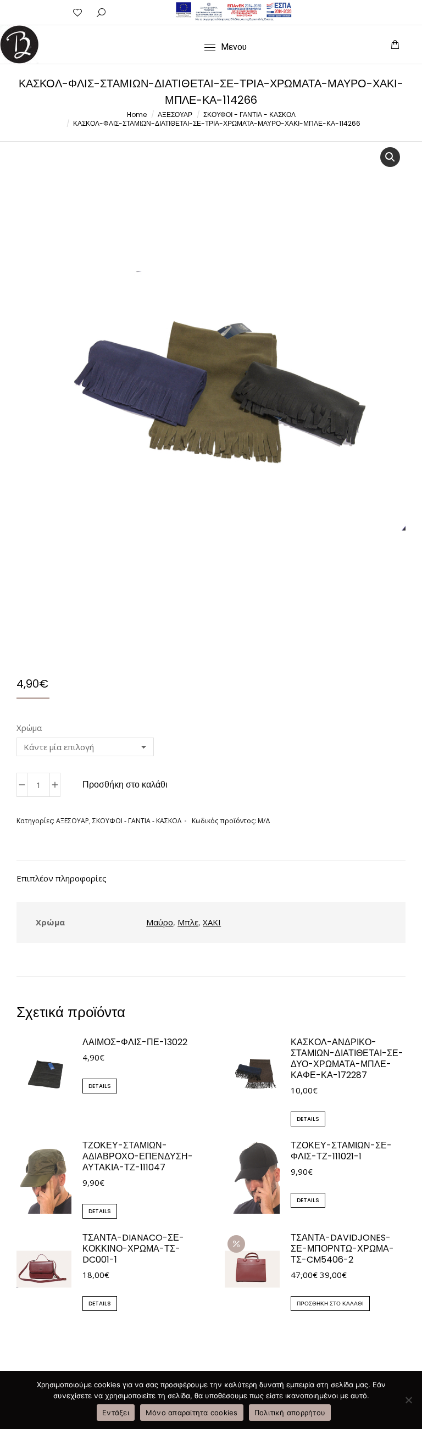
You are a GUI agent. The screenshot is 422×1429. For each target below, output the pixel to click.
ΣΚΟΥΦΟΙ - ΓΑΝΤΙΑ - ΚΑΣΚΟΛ (136, 820)
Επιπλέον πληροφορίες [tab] (61, 878)
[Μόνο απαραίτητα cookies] (408, 1399)
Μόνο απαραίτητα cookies (192, 1412)
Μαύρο (159, 922)
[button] (259, 9)
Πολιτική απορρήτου (290, 1412)
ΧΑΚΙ (212, 922)
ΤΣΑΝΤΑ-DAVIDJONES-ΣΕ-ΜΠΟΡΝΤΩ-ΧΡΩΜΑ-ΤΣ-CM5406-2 (342, 1248)
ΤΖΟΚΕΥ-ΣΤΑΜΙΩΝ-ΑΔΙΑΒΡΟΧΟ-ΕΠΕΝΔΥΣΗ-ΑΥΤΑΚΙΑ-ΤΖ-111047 (137, 1156)
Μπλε (187, 922)
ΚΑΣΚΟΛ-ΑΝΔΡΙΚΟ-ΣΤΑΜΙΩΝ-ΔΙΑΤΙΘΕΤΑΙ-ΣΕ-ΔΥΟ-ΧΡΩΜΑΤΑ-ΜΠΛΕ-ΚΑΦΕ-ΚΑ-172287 (347, 1059)
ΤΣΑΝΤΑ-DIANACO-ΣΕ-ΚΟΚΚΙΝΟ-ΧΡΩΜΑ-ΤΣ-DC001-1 (133, 1248)
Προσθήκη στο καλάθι (125, 784)
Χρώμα (29, 727)
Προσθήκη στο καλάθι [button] (330, 1303)
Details (99, 1086)
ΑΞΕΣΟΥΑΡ (72, 820)
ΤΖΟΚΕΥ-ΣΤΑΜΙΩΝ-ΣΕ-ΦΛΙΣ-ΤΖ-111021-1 (341, 1151)
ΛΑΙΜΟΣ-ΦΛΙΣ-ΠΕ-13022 (134, 1042)
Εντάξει (115, 1412)
